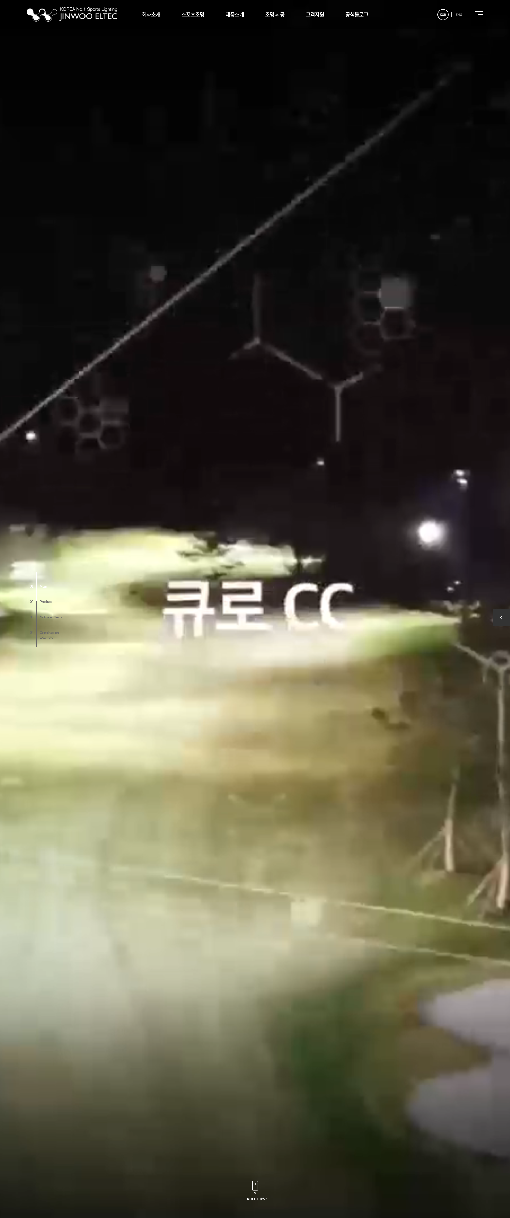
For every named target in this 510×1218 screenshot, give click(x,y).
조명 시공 (274, 14)
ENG (459, 14)
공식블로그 (356, 14)
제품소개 (235, 14)
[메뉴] (479, 14)
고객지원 (315, 14)
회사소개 (151, 14)
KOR (443, 14)
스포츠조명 (192, 14)
